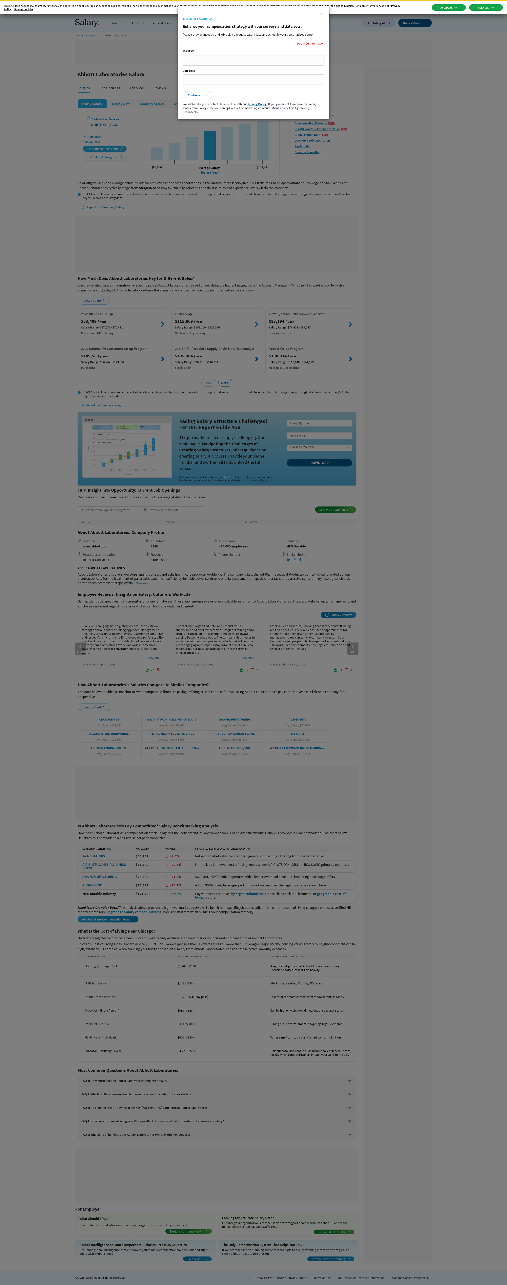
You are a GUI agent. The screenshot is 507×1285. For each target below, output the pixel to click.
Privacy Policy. (257, 104)
